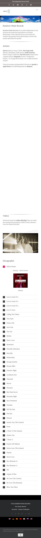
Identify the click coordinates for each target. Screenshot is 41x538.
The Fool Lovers (25, 54)
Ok (20, 535)
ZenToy (5, 50)
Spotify (34, 64)
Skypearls (17, 56)
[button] (20, 267)
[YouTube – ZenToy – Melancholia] (21, 243)
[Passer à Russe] (28, 519)
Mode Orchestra (30, 52)
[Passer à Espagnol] (17, 519)
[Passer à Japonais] (24, 519)
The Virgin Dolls (28, 50)
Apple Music (7, 66)
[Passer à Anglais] (31, 519)
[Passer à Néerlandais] (9, 519)
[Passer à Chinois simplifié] (20, 519)
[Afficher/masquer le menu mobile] (37, 10)
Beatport (29, 66)
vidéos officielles (21, 220)
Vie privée (14, 509)
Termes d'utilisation (23, 509)
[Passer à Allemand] (13, 519)
